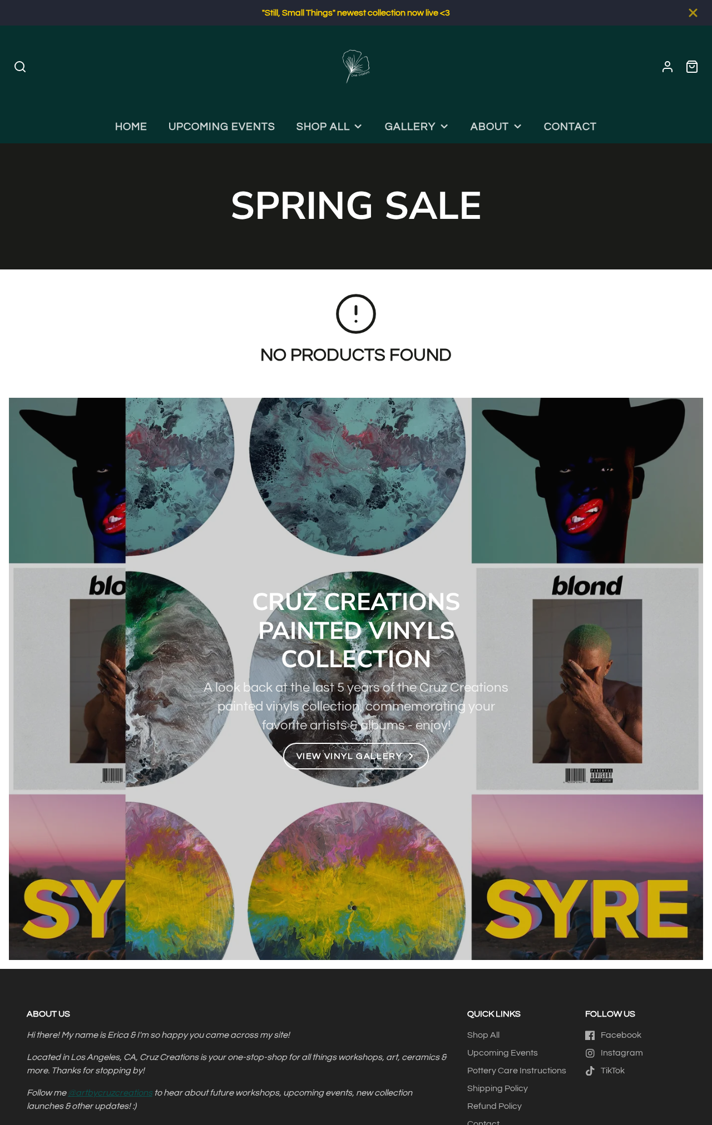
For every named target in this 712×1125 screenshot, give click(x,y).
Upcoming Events (222, 126)
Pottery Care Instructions (516, 1070)
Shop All (323, 126)
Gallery (410, 126)
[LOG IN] (667, 66)
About (490, 126)
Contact (570, 126)
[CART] (692, 66)
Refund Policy (494, 1106)
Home (131, 126)
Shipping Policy (497, 1088)
